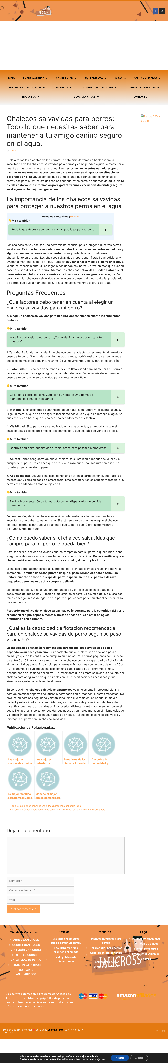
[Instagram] (162, 11)
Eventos (62, 87)
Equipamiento (93, 78)
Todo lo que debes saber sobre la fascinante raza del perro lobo (45, 805)
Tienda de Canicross (142, 87)
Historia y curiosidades (25, 87)
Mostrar (74, 216)
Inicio (11, 78)
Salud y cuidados (145, 78)
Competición (64, 78)
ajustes (101, 1059)
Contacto (140, 96)
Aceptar (120, 1057)
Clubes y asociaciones (98, 87)
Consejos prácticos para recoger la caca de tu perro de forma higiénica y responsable (57, 809)
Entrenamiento (33, 78)
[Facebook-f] (155, 11)
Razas (118, 78)
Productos (28, 96)
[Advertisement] (84, 46)
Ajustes (139, 1057)
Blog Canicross (84, 96)
